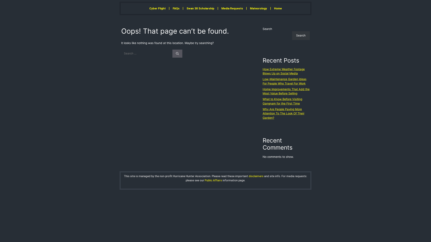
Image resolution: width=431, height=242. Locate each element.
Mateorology (258, 8)
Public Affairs (213, 180)
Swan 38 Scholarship (200, 8)
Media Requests (232, 8)
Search (267, 29)
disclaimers (256, 176)
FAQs (176, 8)
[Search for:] (146, 53)
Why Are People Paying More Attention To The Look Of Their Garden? (283, 113)
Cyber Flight (157, 8)
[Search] (177, 54)
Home (278, 8)
